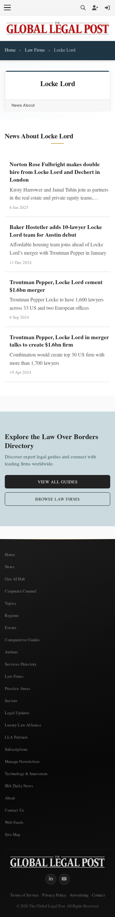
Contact (98, 895)
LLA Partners (16, 737)
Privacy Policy (54, 895)
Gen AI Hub (15, 579)
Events (10, 627)
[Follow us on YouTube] (64, 879)
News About (23, 105)
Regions (12, 615)
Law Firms (35, 50)
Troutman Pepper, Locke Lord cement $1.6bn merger (56, 286)
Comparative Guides (22, 640)
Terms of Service (24, 895)
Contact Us (14, 810)
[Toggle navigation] (7, 7)
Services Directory (21, 664)
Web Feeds (14, 822)
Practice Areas (17, 688)
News (9, 566)
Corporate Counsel (20, 591)
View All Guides (58, 482)
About (10, 798)
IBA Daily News (19, 786)
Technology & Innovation (26, 773)
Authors (11, 652)
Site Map (12, 834)
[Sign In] (107, 7)
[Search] (83, 7)
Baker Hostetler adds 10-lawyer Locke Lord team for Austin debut (56, 231)
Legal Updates (17, 713)
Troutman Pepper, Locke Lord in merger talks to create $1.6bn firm (59, 341)
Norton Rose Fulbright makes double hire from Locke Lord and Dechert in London (55, 172)
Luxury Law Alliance (23, 725)
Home (10, 50)
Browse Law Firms (57, 499)
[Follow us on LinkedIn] (50, 879)
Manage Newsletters (22, 761)
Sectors (11, 700)
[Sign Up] (95, 7)
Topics (10, 603)
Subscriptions (16, 749)
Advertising (79, 895)
